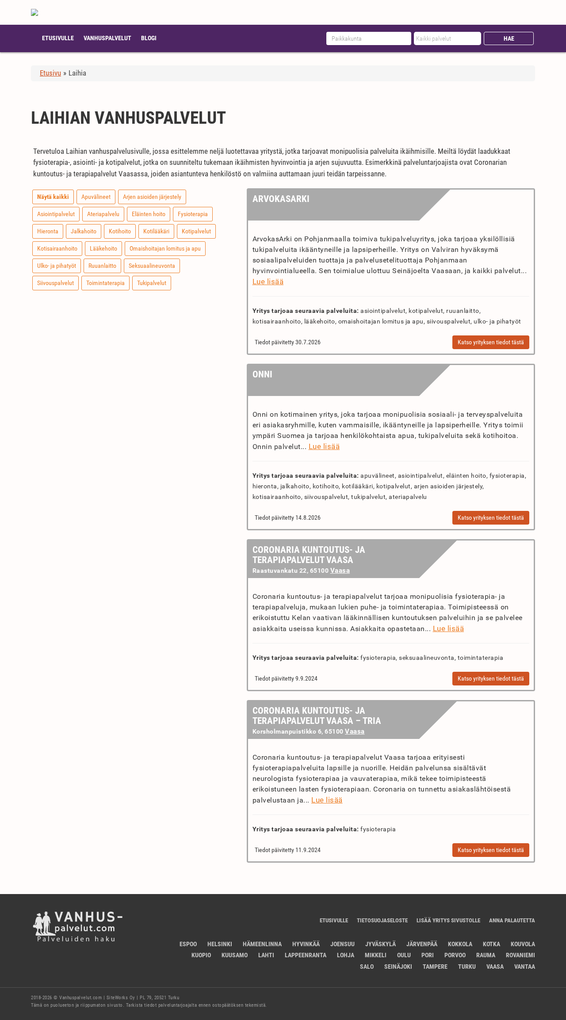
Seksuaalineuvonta (152, 265)
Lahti (266, 955)
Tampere (435, 966)
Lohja (345, 955)
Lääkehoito (103, 248)
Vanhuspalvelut (107, 38)
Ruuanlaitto (102, 265)
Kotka (491, 944)
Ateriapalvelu (103, 213)
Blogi (149, 38)
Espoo (188, 944)
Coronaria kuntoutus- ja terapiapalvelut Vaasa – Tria (316, 715)
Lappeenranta (305, 955)
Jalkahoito (83, 231)
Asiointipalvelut (56, 213)
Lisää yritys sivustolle (448, 920)
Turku (467, 966)
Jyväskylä (380, 944)
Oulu (404, 955)
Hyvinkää (306, 944)
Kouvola (523, 944)
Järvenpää (421, 944)
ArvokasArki (281, 199)
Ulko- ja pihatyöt (56, 265)
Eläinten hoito (148, 213)
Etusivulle (58, 38)
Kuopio (201, 955)
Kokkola (460, 944)
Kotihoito (120, 231)
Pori (427, 955)
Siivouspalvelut (55, 282)
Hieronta (47, 231)
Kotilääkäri (156, 231)
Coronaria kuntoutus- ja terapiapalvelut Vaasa (308, 554)
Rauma (485, 955)
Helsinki (219, 944)
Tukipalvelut (151, 282)
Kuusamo (235, 955)
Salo (367, 966)
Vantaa (524, 966)
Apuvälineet (96, 196)
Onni (262, 374)
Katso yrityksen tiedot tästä (491, 342)
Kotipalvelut (196, 231)
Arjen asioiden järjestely (152, 196)
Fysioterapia (193, 213)
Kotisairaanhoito (57, 248)
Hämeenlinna (262, 944)
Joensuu (342, 944)
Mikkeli (375, 955)
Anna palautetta (512, 920)
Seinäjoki (398, 966)
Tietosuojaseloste (382, 920)
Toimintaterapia (105, 282)
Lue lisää (268, 281)
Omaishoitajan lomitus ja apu (165, 248)
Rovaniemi (520, 955)
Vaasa (340, 571)
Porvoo (455, 955)
